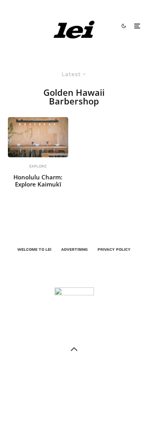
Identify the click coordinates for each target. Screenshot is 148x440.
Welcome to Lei (34, 249)
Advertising (74, 249)
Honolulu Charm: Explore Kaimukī (37, 180)
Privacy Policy (114, 249)
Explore (38, 166)
